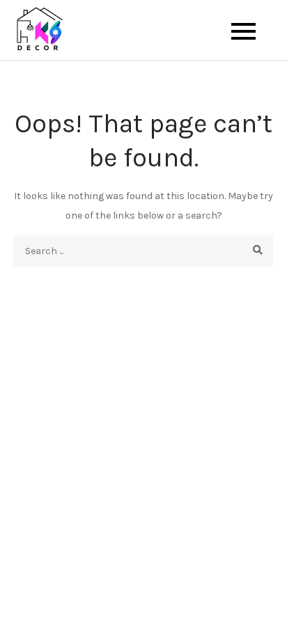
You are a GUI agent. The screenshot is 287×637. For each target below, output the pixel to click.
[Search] (257, 251)
